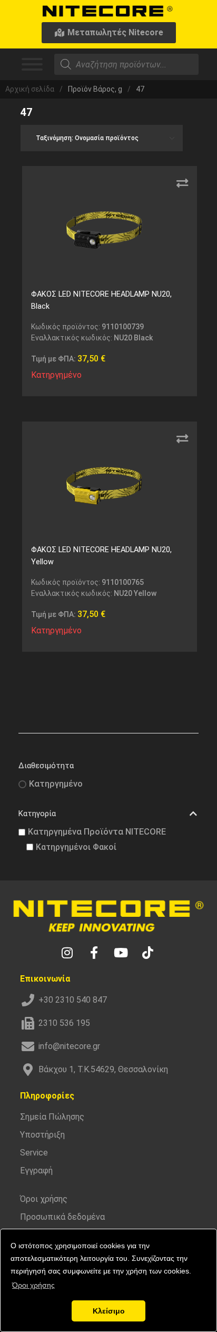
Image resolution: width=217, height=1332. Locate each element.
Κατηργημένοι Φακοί (76, 847)
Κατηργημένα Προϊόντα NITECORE (97, 832)
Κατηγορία (37, 813)
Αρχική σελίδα (29, 89)
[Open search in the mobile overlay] (126, 64)
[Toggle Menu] (32, 64)
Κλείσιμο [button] (109, 1311)
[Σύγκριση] (182, 183)
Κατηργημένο (56, 784)
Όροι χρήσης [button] (33, 1285)
